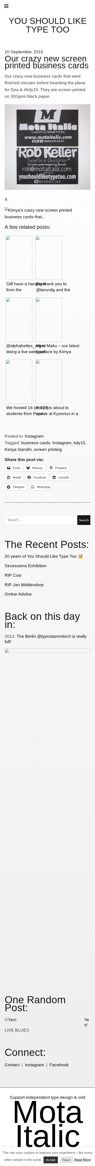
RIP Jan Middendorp (24, 584)
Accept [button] (50, 1160)
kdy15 (79, 442)
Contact (12, 1065)
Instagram (34, 436)
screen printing (48, 449)
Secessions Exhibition (26, 565)
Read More (82, 1160)
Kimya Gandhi (18, 449)
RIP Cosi (13, 575)
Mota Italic (47, 1124)
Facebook (59, 1065)
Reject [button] (67, 1160)
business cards (35, 442)
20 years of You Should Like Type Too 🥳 (44, 556)
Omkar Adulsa (18, 594)
